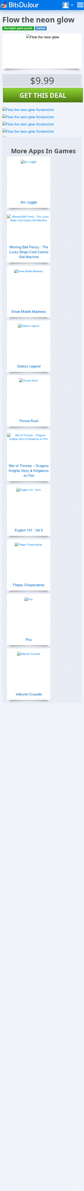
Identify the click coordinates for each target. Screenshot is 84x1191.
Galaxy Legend (28, 366)
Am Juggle (29, 202)
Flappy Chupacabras (29, 584)
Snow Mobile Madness (28, 311)
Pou (29, 639)
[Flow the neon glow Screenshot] (28, 109)
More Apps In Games (43, 150)
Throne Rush (29, 420)
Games (40, 28)
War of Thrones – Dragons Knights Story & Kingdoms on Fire (29, 470)
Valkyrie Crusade (29, 694)
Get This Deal (43, 95)
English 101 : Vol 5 (29, 530)
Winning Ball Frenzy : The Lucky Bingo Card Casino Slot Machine (28, 251)
